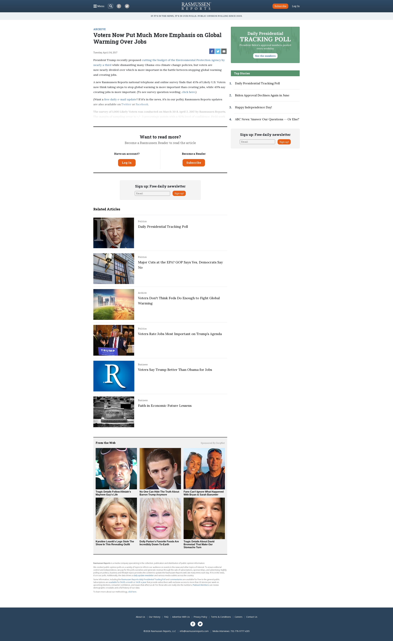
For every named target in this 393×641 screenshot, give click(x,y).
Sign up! (179, 193)
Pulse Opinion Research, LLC (181, 121)
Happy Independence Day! (253, 107)
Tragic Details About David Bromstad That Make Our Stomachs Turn (199, 544)
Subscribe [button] (280, 6)
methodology (216, 121)
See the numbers (265, 55)
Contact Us (251, 616)
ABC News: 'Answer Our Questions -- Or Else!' (267, 119)
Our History (154, 616)
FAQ (166, 616)
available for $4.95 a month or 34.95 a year (127, 582)
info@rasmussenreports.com (194, 631)
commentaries (176, 579)
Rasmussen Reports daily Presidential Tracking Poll (143, 579)
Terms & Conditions (221, 616)
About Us (140, 616)
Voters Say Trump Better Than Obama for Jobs (175, 369)
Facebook (142, 104)
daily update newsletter (143, 575)
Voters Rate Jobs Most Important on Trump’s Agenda (180, 334)
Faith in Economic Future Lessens (165, 405)
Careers (238, 616)
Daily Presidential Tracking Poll (163, 226)
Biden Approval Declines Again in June (262, 95)
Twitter (126, 104)
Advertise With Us (181, 616)
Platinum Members (201, 585)
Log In (296, 6)
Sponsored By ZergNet (213, 443)
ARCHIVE (99, 29)
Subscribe (193, 162)
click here (188, 92)
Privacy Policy (200, 616)
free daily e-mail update (120, 99)
